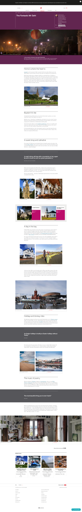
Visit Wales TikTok (43, 500)
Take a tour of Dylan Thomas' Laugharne (47, 469)
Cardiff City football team (41, 123)
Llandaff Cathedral (35, 207)
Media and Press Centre (44, 491)
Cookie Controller (17, 492)
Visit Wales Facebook (44, 497)
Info (55, 10)
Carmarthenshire (43, 381)
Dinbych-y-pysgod (54, 319)
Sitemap (42, 492)
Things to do (42, 10)
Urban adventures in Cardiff (34, 469)
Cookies (16, 494)
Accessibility (17, 489)
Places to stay (34, 10)
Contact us (16, 491)
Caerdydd (25, 72)
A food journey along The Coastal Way (60, 469)
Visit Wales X (43, 494)
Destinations (50, 10)
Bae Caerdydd (31, 234)
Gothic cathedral (30, 144)
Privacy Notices (17, 497)
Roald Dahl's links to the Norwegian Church (21, 469)
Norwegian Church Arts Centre (60, 208)
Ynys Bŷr (41, 321)
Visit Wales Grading (17, 500)
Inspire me (27, 10)
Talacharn (33, 381)
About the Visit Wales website (45, 489)
